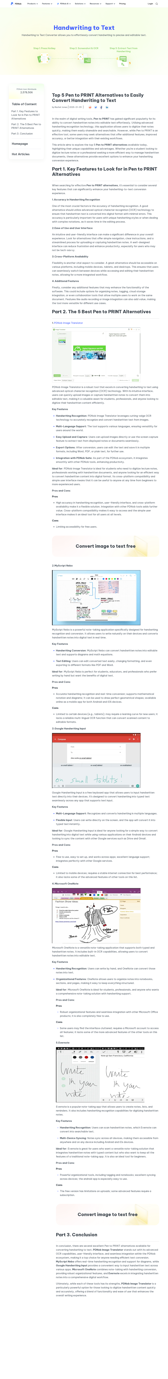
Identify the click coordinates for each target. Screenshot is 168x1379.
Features (46, 4)
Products (31, 4)
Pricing (122, 4)
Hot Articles (21, 154)
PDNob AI (64, 4)
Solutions (79, 4)
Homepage (20, 144)
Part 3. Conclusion (22, 133)
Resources (94, 4)
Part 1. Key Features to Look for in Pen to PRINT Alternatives (25, 115)
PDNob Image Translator (68, 322)
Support (109, 4)
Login (150, 4)
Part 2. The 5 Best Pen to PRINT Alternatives (26, 126)
